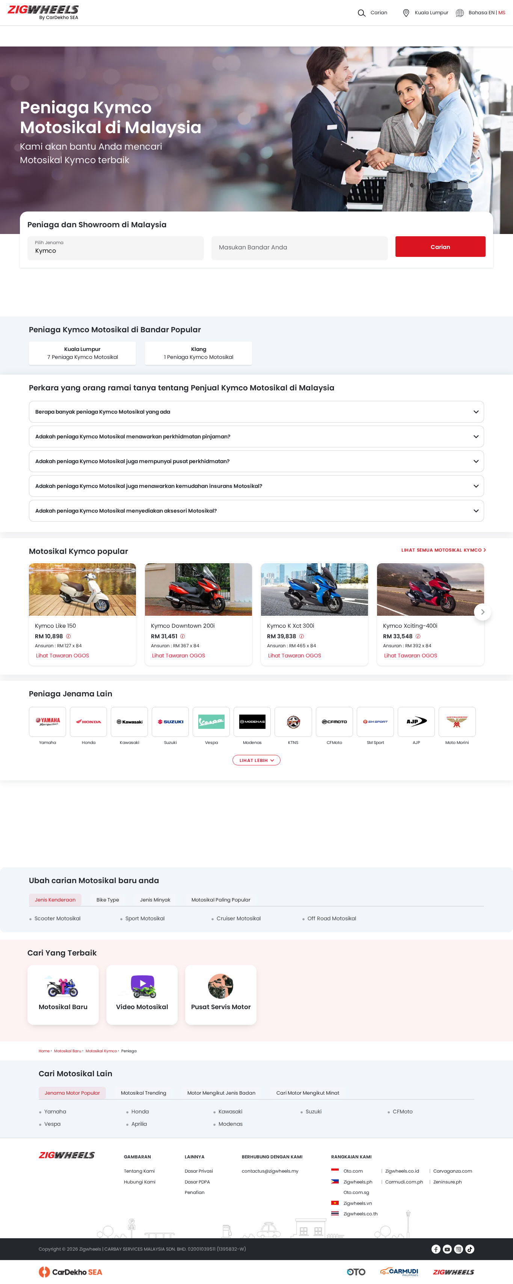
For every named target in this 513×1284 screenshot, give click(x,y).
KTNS (293, 743)
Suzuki (170, 743)
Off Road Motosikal (332, 918)
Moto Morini (457, 743)
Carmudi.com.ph (404, 1182)
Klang (198, 349)
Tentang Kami (139, 1171)
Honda (88, 743)
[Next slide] (482, 612)
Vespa (211, 743)
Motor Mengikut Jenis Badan (221, 1092)
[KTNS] (293, 722)
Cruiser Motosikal (239, 918)
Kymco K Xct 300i (290, 626)
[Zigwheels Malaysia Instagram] (458, 1249)
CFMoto (334, 743)
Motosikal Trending (143, 1092)
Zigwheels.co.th (361, 1213)
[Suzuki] (170, 722)
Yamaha (47, 743)
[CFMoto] (334, 722)
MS (501, 12)
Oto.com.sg (356, 1192)
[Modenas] (252, 722)
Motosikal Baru (67, 1051)
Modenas (252, 743)
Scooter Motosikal (57, 918)
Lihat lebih (254, 760)
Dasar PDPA (197, 1182)
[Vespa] (211, 722)
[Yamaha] (47, 722)
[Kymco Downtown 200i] (198, 589)
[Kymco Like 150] (82, 589)
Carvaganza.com (452, 1171)
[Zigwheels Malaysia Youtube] (447, 1249)
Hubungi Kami (139, 1182)
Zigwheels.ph (358, 1182)
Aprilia (139, 1124)
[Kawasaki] (129, 722)
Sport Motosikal (144, 918)
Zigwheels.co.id (402, 1171)
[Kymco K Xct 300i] (314, 589)
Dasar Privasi (199, 1171)
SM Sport (375, 743)
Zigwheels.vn (358, 1203)
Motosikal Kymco (457, 550)
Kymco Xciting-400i (410, 626)
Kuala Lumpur (82, 349)
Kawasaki (129, 743)
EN (492, 12)
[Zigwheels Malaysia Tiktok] (469, 1249)
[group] (82, 353)
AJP (416, 743)
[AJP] (416, 722)
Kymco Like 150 (55, 626)
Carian (440, 247)
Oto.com (353, 1171)
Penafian (195, 1192)
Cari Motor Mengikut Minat (307, 1092)
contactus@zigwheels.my (270, 1171)
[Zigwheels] (43, 13)
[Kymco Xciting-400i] (430, 589)
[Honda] (88, 722)
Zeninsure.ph (447, 1182)
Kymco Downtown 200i (183, 626)
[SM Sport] (375, 722)
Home (44, 1051)
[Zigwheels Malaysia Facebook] (436, 1249)
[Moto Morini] (457, 722)
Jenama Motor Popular (72, 1092)
